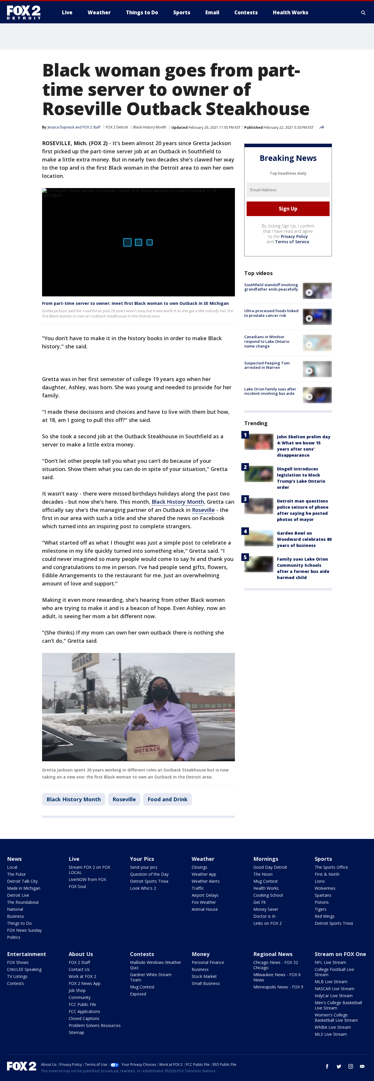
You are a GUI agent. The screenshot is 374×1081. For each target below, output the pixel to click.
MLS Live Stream (331, 1034)
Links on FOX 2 (267, 923)
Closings (199, 867)
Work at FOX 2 (82, 976)
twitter (339, 1066)
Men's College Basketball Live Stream (338, 1005)
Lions (320, 881)
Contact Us (79, 969)
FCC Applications (84, 1011)
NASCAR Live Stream (334, 988)
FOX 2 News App (85, 983)
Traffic (198, 888)
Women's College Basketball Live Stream (336, 1017)
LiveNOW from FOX (87, 879)
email (362, 1066)
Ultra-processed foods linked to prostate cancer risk (271, 313)
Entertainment (26, 953)
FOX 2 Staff (79, 962)
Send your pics (143, 867)
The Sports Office (331, 867)
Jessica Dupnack (61, 127)
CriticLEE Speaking (24, 969)
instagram (350, 1066)
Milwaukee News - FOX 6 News (277, 977)
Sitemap (76, 1032)
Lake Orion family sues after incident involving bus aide (270, 391)
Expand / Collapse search (363, 12)
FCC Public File (82, 1004)
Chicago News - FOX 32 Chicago (275, 965)
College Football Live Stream (334, 972)
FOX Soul (77, 886)
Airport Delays (205, 895)
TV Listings (17, 976)
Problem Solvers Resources (95, 1025)
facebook (327, 1066)
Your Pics (142, 858)
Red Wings (325, 916)
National (15, 909)
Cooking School (268, 895)
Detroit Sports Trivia (149, 881)
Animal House (205, 909)
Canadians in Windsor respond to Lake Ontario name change (266, 341)
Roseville (203, 509)
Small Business (206, 983)
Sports (323, 858)
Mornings (265, 858)
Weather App (204, 874)
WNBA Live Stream (333, 1027)
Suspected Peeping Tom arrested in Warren (267, 365)
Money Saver (265, 909)
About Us (81, 953)
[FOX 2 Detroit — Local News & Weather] (26, 13)
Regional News (272, 953)
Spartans (323, 895)
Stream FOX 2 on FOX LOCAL (89, 869)
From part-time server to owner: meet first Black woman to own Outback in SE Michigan (135, 303)
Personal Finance (208, 962)
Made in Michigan (23, 888)
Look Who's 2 (143, 888)
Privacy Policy (294, 236)
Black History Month (149, 127)
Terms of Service (292, 241)
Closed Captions (84, 1018)
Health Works (266, 888)
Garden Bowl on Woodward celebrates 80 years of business (304, 539)
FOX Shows (18, 962)
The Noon (263, 874)
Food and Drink (168, 799)
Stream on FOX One (340, 953)
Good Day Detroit (270, 867)
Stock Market (204, 976)
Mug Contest (265, 881)
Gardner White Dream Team (151, 977)
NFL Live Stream (330, 962)
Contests (15, 983)
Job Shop (77, 990)
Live (74, 858)
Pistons (322, 902)
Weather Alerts (206, 881)
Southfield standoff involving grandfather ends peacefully (271, 287)
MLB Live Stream (331, 981)
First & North (327, 874)
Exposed (138, 994)
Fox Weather (204, 902)
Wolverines (325, 888)
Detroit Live (18, 895)
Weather (203, 858)
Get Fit (259, 902)
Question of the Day (149, 874)
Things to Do (19, 923)
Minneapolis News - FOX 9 (278, 987)
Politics (13, 937)
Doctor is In (264, 916)
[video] (317, 291)
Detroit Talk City (22, 881)
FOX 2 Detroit (117, 127)
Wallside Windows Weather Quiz (155, 965)
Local (12, 867)
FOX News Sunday (24, 930)
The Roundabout (23, 902)
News (14, 858)
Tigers (320, 909)
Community (80, 997)
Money (200, 953)
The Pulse (16, 874)
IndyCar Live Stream (334, 995)
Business (15, 916)
